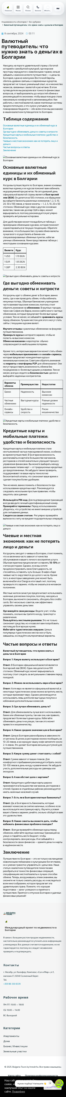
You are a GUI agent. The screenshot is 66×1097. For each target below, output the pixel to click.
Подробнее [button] (18, 1091)
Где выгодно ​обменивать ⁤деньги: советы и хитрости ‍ (30, 131)
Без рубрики (35, 22)
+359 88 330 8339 (12, 983)
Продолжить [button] (53, 1086)
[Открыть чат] (59, 1083)
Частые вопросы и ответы (16, 147)
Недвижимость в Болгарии (14, 22)
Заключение (9, 150)
